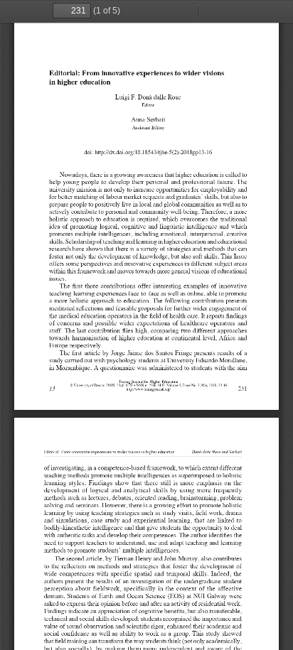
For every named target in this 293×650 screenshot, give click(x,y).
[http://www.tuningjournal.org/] (149, 390)
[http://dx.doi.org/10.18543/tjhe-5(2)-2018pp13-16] (154, 152)
